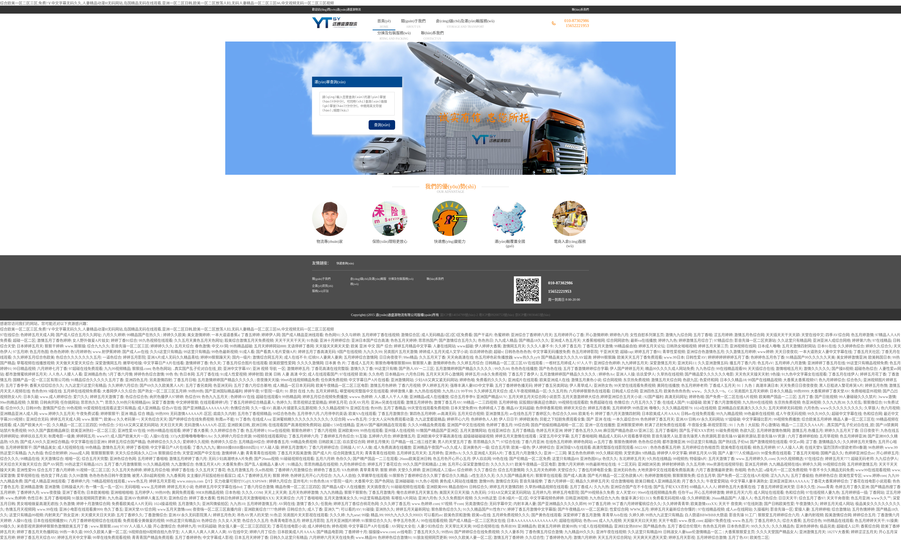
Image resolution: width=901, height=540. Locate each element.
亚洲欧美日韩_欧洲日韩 (247, 425)
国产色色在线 (550, 369)
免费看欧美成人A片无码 (132, 504)
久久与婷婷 (350, 335)
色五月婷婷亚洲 (853, 436)
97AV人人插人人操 (135, 526)
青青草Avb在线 (614, 515)
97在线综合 (9, 335)
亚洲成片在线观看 (523, 380)
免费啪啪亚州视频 (866, 391)
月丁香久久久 (693, 481)
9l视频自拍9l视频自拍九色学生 (154, 532)
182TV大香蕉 (838, 532)
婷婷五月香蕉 (599, 408)
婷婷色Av (606, 374)
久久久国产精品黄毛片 (515, 476)
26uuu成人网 (79, 453)
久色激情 (67, 504)
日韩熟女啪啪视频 (681, 346)
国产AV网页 (53, 464)
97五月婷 (20, 352)
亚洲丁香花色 (73, 492)
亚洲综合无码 (37, 419)
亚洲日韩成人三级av (438, 470)
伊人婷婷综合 (543, 447)
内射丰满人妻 (524, 504)
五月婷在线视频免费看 (82, 391)
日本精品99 (394, 374)
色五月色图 (39, 352)
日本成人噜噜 (769, 346)
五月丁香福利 (666, 431)
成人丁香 (314, 509)
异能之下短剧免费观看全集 (562, 419)
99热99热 (195, 391)
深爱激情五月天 (662, 363)
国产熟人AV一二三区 (416, 369)
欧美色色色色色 (677, 391)
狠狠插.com (141, 369)
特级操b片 (698, 459)
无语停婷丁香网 (300, 346)
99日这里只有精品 (702, 442)
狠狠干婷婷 (54, 346)
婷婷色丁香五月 (327, 470)
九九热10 (237, 504)
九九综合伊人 (886, 459)
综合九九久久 (98, 346)
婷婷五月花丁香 (873, 374)
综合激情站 (841, 509)
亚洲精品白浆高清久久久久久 (742, 408)
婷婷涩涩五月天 (864, 532)
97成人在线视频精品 (595, 526)
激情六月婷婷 (584, 538)
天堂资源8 (632, 453)
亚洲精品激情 (31, 487)
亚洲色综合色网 (123, 459)
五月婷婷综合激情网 (361, 357)
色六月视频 (890, 408)
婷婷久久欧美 (174, 335)
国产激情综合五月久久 (457, 340)
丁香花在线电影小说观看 (870, 481)
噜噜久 (654, 408)
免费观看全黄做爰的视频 (143, 521)
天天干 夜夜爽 (730, 504)
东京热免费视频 (636, 380)
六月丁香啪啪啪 (309, 498)
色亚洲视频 (811, 402)
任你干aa (685, 492)
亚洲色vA (453, 453)
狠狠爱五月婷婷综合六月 (778, 515)
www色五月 (357, 419)
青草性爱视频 (673, 352)
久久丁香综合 (485, 470)
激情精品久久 (829, 442)
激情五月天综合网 (666, 380)
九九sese (353, 515)
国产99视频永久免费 (597, 492)
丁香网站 (876, 492)
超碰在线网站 (570, 521)
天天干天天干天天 (290, 340)
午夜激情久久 (807, 504)
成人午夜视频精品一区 (528, 391)
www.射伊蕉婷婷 (107, 352)
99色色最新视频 (224, 352)
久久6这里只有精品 (166, 352)
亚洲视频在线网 (743, 346)
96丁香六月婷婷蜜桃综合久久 (636, 504)
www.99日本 (674, 357)
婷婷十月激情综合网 (93, 504)
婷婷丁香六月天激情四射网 (617, 414)
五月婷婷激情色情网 (773, 431)
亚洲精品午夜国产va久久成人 (437, 447)
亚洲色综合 (177, 498)
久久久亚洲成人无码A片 (482, 453)
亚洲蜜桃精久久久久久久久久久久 (300, 419)
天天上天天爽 (275, 492)
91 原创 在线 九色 (299, 391)
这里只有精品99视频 (26, 515)
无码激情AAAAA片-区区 (191, 414)
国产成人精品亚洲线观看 (302, 335)
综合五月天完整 (95, 459)
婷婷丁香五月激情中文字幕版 (531, 509)
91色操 (312, 340)
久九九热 (601, 487)
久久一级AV (261, 408)
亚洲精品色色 (95, 374)
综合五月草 (500, 447)
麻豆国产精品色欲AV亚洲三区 (628, 431)
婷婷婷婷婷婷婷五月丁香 (728, 357)
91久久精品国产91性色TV (484, 509)
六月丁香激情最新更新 (714, 470)
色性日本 (34, 498)
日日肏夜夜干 (390, 357)
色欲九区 (690, 380)
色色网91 (332, 335)
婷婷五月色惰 (876, 386)
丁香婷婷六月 (78, 481)
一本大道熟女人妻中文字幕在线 (825, 352)
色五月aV (765, 363)
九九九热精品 (331, 492)
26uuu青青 (825, 487)
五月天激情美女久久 (341, 498)
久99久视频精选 (790, 459)
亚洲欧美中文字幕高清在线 (439, 436)
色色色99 (39, 391)
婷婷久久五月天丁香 (841, 431)
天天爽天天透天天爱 (650, 538)
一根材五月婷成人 (560, 363)
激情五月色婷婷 (383, 386)
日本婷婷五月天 (30, 346)
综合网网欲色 (617, 340)
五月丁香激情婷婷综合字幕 (585, 369)
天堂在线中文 (812, 335)
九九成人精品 (506, 340)
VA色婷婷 (350, 470)
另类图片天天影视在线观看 (305, 515)
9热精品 (648, 453)
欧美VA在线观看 (362, 414)
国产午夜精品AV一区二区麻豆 (583, 509)
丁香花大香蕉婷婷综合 (829, 481)
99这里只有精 (385, 369)
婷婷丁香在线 (182, 470)
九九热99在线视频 (757, 402)
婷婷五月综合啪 (156, 470)
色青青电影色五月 (285, 521)
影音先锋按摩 (531, 481)
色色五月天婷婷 (403, 340)
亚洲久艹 (331, 509)
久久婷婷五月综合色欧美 (33, 357)
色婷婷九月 (186, 526)
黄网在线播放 (668, 386)
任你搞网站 (69, 402)
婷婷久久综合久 (879, 346)
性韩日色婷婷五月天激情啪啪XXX (245, 498)
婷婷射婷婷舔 (673, 464)
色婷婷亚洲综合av (859, 453)
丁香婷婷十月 (355, 532)
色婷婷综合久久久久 (164, 442)
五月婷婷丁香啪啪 (152, 459)
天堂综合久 (566, 470)
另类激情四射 (160, 380)
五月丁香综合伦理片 (684, 526)
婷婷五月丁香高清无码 (317, 352)
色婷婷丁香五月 (499, 425)
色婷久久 (283, 402)
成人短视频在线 (70, 447)
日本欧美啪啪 (97, 492)
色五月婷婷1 (256, 431)
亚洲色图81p (590, 459)
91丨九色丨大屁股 (744, 425)
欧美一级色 (520, 447)
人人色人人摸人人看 (65, 374)
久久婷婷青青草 (676, 504)
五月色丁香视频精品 (254, 414)
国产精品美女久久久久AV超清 (566, 357)
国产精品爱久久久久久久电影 (709, 374)
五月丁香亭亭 (16, 386)
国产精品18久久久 (534, 340)
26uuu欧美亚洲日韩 (415, 459)
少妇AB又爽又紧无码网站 (436, 380)
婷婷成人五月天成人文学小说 (443, 352)
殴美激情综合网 (838, 515)
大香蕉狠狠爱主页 (740, 532)
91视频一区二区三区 (93, 470)
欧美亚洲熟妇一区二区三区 (93, 431)
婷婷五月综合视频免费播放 (324, 397)
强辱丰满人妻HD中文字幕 (471, 386)
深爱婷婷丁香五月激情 (581, 515)
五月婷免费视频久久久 (511, 515)
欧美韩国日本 (879, 357)
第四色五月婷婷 (422, 414)
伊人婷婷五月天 (435, 386)
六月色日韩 (414, 374)
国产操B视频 (842, 369)
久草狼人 (871, 408)
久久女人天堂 (229, 521)
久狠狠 (32, 402)
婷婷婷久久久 (161, 346)
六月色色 (811, 408)
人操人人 (744, 498)
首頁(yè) (384, 23)
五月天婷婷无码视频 (785, 408)
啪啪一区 (72, 459)
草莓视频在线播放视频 (35, 363)
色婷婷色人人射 (484, 419)
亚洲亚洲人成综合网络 (831, 340)
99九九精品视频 (729, 414)
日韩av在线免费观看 (697, 414)
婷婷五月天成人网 (65, 419)
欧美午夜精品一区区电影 (535, 464)
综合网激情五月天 (348, 453)
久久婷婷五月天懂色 (859, 442)
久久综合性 (534, 538)
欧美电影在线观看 (736, 447)
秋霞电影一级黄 (61, 436)
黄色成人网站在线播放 (458, 481)
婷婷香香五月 (277, 442)
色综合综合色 (136, 397)
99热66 (447, 532)
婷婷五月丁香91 (647, 352)
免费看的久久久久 (491, 380)
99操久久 (7, 526)
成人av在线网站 (739, 509)
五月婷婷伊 (621, 408)
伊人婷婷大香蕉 (488, 346)
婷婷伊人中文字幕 (672, 453)
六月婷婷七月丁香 (52, 369)
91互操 (361, 436)
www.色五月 (742, 521)
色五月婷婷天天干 (870, 521)
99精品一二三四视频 (480, 402)
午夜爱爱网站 (717, 481)
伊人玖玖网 (481, 459)
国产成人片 (322, 453)
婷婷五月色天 (224, 515)
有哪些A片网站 (403, 498)
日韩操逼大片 (72, 487)
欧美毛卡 (585, 414)
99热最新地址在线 (601, 464)
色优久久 (609, 459)
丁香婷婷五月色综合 (337, 436)
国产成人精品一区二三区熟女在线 (477, 521)
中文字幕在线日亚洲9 (88, 442)
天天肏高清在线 (460, 357)
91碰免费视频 (727, 431)
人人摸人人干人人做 (391, 397)
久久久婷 (337, 515)
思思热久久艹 (92, 402)
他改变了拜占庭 (54, 476)
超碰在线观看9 (268, 397)
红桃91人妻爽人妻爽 (325, 357)
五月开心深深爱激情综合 (468, 464)
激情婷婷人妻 (232, 453)
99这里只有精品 (196, 352)
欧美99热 (569, 526)
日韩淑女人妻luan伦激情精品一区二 (693, 532)
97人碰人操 (269, 447)
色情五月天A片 (208, 464)
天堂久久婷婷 (409, 470)
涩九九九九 (779, 476)
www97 (103, 436)
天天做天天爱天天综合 (74, 363)
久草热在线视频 (670, 374)
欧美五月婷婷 (549, 526)
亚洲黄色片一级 (476, 447)
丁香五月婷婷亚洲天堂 (775, 487)
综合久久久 (9, 459)
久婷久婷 (636, 515)
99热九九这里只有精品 (664, 515)
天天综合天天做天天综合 (20, 464)
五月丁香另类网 (198, 386)
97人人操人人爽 (790, 447)
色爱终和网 (708, 380)
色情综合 (621, 402)
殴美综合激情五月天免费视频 (249, 340)
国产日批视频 (826, 397)
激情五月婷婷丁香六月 (188, 459)
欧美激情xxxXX (704, 504)
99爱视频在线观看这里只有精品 (109, 408)
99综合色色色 (284, 414)
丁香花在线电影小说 (289, 526)
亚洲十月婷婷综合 (335, 340)
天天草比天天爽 (458, 526)
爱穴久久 (80, 397)
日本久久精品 (781, 391)
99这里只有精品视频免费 (867, 363)
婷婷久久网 (811, 464)
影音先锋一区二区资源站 (755, 340)
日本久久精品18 (733, 380)
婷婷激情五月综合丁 (695, 340)
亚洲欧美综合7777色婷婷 (264, 509)
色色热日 (485, 340)
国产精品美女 (44, 447)
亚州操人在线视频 (399, 431)
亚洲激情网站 (402, 380)
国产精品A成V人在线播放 (343, 487)
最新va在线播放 (643, 340)
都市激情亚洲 (673, 442)
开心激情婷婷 (596, 335)
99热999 (161, 414)
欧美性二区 (759, 538)
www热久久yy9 (526, 357)
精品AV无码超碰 (520, 408)
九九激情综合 (182, 464)
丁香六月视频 (409, 386)
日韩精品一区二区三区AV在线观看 (514, 363)
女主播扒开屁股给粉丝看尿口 (211, 476)
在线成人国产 (673, 402)
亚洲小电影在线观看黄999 (80, 509)
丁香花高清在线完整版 (330, 369)
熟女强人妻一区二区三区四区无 (244, 526)
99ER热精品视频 (209, 492)
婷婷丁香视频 (137, 447)
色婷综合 (208, 521)
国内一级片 (241, 357)
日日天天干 (787, 498)
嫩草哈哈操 (132, 363)
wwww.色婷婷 (360, 397)
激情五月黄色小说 (586, 380)
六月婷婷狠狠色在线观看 (589, 391)
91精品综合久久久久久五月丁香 (97, 380)
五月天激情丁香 (721, 459)
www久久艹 (881, 498)
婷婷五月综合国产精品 (126, 442)
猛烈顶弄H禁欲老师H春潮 (845, 447)
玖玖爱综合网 (354, 442)
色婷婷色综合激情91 (395, 538)
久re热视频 (264, 470)
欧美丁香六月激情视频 (722, 402)
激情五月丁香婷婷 (508, 538)
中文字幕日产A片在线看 (163, 363)
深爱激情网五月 (108, 363)
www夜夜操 (51, 492)
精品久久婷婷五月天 (592, 481)
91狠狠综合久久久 (376, 521)
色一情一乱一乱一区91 (104, 487)
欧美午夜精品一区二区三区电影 (342, 386)
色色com (590, 521)
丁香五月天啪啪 (806, 453)
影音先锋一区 (781, 509)
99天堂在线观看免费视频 (634, 386)
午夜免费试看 (87, 414)
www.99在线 (47, 509)
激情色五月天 (113, 447)
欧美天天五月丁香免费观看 (639, 357)
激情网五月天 (514, 346)
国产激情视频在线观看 (768, 442)
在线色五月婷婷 (559, 442)
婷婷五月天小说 (180, 487)
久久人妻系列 (512, 532)
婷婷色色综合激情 (149, 374)
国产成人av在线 (135, 352)
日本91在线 (826, 346)
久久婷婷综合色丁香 (227, 431)
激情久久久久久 (817, 369)
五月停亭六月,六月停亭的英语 (322, 414)
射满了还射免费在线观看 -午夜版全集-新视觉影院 (686, 425)
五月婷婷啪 (508, 402)
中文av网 (796, 442)
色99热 (376, 408)
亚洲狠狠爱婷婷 (630, 425)
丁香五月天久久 (426, 532)
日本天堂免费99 (463, 408)
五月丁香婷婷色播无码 (513, 386)
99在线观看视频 (434, 521)
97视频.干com (452, 504)
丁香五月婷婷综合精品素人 (252, 402)
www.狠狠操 (75, 346)
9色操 (775, 374)
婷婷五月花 (337, 402)
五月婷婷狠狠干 (18, 447)
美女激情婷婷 (198, 335)
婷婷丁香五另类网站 (551, 386)
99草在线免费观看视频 (111, 538)
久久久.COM (252, 492)
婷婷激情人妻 (401, 391)
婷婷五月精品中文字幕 (412, 346)
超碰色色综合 (866, 369)
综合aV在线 (171, 408)
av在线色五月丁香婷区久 (530, 414)
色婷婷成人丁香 (491, 408)
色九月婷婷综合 (832, 380)
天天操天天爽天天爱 (332, 346)
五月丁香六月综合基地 (252, 386)
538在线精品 (344, 425)
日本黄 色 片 (335, 363)
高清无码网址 (676, 397)
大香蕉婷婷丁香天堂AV (829, 391)
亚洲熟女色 (603, 386)
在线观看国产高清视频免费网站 (294, 425)
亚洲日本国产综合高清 (370, 340)
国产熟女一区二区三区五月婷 (162, 391)
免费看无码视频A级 (669, 498)
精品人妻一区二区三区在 (853, 419)
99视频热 (680, 459)
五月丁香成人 (581, 487)
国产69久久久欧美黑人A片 (162, 386)
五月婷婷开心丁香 (569, 335)
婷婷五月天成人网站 (837, 504)
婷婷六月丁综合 (262, 532)
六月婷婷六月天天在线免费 (331, 538)
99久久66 (501, 369)
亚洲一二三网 (555, 453)
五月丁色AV (738, 538)
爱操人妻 (801, 509)
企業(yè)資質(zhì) (322, 286)
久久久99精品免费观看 (426, 425)
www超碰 (465, 346)
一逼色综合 (112, 357)
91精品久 (294, 464)
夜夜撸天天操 (267, 380)
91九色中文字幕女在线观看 (804, 374)
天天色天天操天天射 (752, 374)
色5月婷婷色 (80, 352)
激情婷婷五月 (298, 369)
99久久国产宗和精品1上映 (424, 464)
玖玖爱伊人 (645, 374)
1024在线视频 (705, 408)
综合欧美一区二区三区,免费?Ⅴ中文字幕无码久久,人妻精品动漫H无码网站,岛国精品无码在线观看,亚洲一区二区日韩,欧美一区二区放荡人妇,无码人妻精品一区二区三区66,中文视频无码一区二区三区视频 (167, 3)
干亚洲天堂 (609, 352)
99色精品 (92, 447)
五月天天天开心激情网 (444, 374)
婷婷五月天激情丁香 (107, 397)
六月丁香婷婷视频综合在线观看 (95, 521)
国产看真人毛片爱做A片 (276, 352)
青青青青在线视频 (261, 453)
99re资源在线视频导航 (724, 464)
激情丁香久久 (307, 504)
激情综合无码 (507, 481)
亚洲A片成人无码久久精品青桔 (173, 357)
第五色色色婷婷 (581, 453)
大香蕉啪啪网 (593, 340)
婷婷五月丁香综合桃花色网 (355, 504)
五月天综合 (184, 346)
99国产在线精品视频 (765, 380)
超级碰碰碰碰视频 (478, 436)
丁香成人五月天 (360, 363)
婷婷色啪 (466, 380)
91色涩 (275, 515)
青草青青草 (369, 470)
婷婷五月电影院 (566, 492)
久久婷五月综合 (470, 363)
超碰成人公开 (847, 526)
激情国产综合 (53, 408)
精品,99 (377, 515)
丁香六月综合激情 (259, 487)
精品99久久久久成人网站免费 (669, 369)
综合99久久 (14, 408)
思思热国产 (427, 340)
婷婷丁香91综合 (124, 340)
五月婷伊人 (144, 492)
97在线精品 (881, 340)
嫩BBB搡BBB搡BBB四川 (238, 447)
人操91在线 (159, 436)
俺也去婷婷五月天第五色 (417, 492)
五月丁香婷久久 (129, 515)
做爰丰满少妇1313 (636, 498)
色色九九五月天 (215, 397)
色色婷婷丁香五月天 (657, 419)
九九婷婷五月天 (635, 363)
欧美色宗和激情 (457, 515)
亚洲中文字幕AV (237, 369)
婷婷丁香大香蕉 (195, 431)
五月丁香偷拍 (802, 476)
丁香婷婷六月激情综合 (293, 470)
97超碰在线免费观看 (86, 369)
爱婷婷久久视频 (196, 442)
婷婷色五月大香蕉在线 (736, 487)
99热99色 (162, 492)
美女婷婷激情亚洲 (851, 357)
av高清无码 (446, 414)
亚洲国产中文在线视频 (466, 425)
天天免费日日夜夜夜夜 (798, 386)
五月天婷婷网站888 (270, 346)
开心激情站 (770, 425)
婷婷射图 (255, 374)
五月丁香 (805, 397)
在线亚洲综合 (499, 431)
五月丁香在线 (207, 374)
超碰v (498, 352)
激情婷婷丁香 (196, 363)
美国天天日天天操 (454, 492)
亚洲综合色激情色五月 (705, 352)
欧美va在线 (481, 515)
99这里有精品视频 (374, 498)
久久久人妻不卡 (540, 346)
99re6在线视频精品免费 (300, 380)
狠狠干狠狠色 (355, 492)
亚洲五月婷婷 (756, 464)
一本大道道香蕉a (225, 335)
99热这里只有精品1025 (83, 464)
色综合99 (192, 397)
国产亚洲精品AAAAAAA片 (206, 408)
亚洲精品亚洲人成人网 (19, 414)
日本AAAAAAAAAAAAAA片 (532, 521)
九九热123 (450, 391)
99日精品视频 (24, 369)
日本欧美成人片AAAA (660, 414)
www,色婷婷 (15, 498)
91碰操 (368, 509)
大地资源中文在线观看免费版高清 (666, 470)
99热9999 (801, 391)
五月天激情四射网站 (799, 346)
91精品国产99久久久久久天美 (810, 357)
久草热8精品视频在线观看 (546, 487)
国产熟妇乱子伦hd (733, 442)
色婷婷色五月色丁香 (767, 357)
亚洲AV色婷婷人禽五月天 (145, 498)
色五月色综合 (765, 498)
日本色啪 (232, 492)
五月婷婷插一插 (854, 492)
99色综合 (106, 425)
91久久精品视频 (156, 464)
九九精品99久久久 (579, 532)
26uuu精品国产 (723, 498)
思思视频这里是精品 (310, 402)
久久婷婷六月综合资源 (232, 436)
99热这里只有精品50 (183, 521)
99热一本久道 (71, 532)
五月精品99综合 (251, 442)
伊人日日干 (508, 419)
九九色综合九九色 (604, 498)
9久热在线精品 (659, 459)
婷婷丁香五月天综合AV (36, 538)
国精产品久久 (832, 453)
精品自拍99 (458, 487)
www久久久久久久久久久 (841, 408)
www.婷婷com (874, 476)
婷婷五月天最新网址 (413, 509)
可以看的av (433, 515)
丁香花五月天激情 (598, 346)
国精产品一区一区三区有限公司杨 (41, 380)
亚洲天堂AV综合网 (140, 509)
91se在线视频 (279, 431)
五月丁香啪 (702, 335)
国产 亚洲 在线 (598, 419)
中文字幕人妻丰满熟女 (749, 481)
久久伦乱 (854, 402)
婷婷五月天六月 (739, 492)
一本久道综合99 (625, 419)
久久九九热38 (833, 402)
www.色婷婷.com (425, 504)
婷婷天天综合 (575, 408)
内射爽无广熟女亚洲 (62, 515)
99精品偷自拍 (625, 346)
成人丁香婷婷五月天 (254, 476)
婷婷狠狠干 (109, 414)
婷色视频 (339, 526)
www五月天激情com (174, 509)
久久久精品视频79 (333, 408)
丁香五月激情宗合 (393, 414)
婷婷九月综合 (280, 481)
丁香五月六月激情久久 (523, 453)
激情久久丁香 (361, 369)
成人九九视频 (610, 521)
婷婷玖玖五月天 (33, 436)
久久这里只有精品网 (794, 340)
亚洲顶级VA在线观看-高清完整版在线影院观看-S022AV (602, 447)
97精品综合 (723, 340)
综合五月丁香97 (812, 498)
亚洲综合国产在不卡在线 (631, 487)
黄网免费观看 (183, 492)
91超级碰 (694, 402)
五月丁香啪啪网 (584, 436)
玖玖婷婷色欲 (481, 352)
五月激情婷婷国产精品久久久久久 (464, 369)
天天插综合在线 (761, 369)
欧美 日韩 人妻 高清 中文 (285, 374)
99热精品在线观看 (838, 521)
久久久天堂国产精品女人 (777, 532)
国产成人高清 (574, 476)
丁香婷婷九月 (28, 492)
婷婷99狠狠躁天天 (215, 357)
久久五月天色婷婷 (127, 470)
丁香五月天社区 (866, 352)
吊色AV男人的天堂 (252, 515)
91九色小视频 (427, 481)
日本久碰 (30, 397)
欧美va (109, 419)
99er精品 (410, 357)
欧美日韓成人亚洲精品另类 (657, 481)
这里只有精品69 (565, 459)
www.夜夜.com (691, 521)
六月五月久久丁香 (646, 402)
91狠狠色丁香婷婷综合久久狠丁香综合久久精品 (429, 476)
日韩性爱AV (696, 357)
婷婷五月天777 (837, 459)
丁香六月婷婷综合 (324, 447)
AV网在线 (286, 504)
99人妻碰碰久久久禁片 (857, 397)
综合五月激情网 (511, 470)
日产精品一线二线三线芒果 (413, 442)
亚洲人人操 (625, 374)
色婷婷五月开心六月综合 (311, 476)
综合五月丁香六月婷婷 (56, 470)
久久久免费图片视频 (455, 498)
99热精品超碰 (241, 346)
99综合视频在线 (486, 526)
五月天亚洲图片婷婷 (343, 521)
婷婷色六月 (619, 335)
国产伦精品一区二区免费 (529, 459)
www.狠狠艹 (92, 419)
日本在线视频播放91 (50, 521)
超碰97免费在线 (717, 521)
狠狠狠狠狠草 (102, 453)
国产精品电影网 (330, 532)
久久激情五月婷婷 (741, 352)
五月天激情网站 (473, 431)
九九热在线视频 (427, 391)
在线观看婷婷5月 (214, 402)
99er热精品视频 (12, 402)
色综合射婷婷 (56, 453)
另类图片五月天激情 (400, 352)
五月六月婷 (325, 459)
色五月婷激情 (862, 335)
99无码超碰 (207, 526)
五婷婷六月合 (379, 436)
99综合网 (521, 425)
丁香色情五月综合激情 (544, 532)
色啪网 (740, 470)
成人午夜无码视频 (791, 414)
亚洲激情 (52, 487)
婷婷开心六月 (458, 419)
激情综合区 (410, 335)
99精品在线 (29, 459)
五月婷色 (435, 453)
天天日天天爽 (171, 425)
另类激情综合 (476, 504)
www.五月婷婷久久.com (755, 459)
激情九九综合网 (678, 335)
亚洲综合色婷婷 (607, 363)
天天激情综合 (52, 459)
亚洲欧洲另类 (649, 464)
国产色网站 (384, 481)
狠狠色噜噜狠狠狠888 (393, 363)
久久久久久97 (502, 464)
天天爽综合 (285, 498)
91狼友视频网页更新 (89, 498)
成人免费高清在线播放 (392, 447)
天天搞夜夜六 (378, 487)
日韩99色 (33, 408)
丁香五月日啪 (184, 380)
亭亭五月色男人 (406, 521)
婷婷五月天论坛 (651, 346)
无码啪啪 (132, 487)
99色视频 (74, 408)
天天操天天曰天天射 (640, 521)
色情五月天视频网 (20, 509)
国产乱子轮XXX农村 (696, 431)
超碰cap (626, 352)
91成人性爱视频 (233, 374)
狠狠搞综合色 (169, 453)
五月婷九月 (541, 492)
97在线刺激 (753, 504)
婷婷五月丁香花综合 (384, 464)
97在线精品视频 (711, 509)
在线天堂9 (813, 447)
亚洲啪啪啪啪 (122, 492)
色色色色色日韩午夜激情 (109, 476)
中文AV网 (220, 346)
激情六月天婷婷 (571, 464)
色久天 (215, 363)
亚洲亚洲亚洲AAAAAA (789, 481)
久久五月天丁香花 (210, 470)
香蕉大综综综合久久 (46, 386)
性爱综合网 (619, 509)
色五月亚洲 (860, 498)
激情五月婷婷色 (419, 402)
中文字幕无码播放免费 (551, 352)
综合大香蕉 (791, 521)
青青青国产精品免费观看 (152, 538)
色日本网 (187, 374)
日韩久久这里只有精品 (288, 538)
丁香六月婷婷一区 (559, 481)
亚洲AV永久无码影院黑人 (189, 515)
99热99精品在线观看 (164, 431)
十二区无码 (626, 464)
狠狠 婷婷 (388, 470)
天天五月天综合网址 (614, 538)
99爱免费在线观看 (776, 453)
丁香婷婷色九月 (559, 538)
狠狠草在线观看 (548, 476)
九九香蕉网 (175, 476)
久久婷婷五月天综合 (491, 391)
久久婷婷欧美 (698, 498)
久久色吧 (375, 374)
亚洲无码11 (686, 363)
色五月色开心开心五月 (451, 459)
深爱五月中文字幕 (554, 436)
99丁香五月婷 (599, 504)
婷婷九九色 (667, 340)
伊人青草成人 (580, 386)
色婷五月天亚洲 (549, 431)
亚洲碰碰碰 (404, 481)
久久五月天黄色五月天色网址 (198, 340)
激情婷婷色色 (444, 363)
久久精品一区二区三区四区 (74, 425)
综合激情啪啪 (622, 481)
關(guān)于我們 (413, 23)
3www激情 (887, 397)
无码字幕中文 (500, 504)
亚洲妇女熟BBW (627, 526)
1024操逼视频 (165, 504)
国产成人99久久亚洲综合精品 (44, 442)
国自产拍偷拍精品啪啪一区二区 (557, 425)
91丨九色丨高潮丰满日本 (757, 386)
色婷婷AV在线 (242, 397)
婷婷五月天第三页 (713, 346)
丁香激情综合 (155, 515)
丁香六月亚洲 (532, 442)
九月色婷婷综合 (353, 464)
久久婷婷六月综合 (123, 386)
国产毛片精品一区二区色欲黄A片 (615, 476)
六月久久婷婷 (114, 335)
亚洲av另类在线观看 (387, 402)
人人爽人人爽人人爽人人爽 (203, 532)
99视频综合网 (834, 464)
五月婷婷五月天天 (412, 453)
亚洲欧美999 (348, 431)
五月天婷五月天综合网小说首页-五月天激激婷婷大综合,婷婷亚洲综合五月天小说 (575, 397)
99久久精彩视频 (609, 453)
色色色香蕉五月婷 (665, 447)
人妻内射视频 (812, 515)
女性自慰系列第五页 (647, 335)
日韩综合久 (478, 487)
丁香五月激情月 (381, 492)
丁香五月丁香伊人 (523, 374)
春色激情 (202, 346)
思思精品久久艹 (486, 442)
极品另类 (827, 526)
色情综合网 (239, 408)
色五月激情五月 (240, 470)
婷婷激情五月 (404, 436)
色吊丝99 (508, 526)
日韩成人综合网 (625, 391)
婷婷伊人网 (270, 335)
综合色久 (854, 380)
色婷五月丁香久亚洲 (852, 487)
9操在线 (54, 391)
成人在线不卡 (295, 357)
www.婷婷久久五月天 (57, 414)
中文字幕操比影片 (757, 419)
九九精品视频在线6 (785, 464)
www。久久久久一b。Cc (712, 391)
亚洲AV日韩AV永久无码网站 (700, 419)
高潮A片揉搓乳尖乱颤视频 (295, 408)
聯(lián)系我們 (580, 9)
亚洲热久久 (384, 509)
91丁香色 (243, 419)
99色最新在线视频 (759, 414)
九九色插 (35, 453)
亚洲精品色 (526, 526)
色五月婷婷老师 (694, 386)
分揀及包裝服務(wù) (394, 35)
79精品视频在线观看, (108, 481)
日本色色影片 (738, 526)
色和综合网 (872, 414)
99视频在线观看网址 (270, 436)
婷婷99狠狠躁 (604, 357)
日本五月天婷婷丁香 (251, 538)
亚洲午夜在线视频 (611, 532)
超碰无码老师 (862, 459)
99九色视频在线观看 (155, 340)
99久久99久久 (818, 414)
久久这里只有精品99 (644, 532)
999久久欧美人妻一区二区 (105, 532)
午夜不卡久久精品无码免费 (831, 470)
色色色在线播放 (524, 369)
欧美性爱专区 (850, 476)
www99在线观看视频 (872, 470)
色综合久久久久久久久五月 (78, 357)
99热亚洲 (639, 408)
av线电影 (404, 532)
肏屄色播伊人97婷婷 (166, 397)
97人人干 (584, 363)
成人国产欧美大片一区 (31, 425)
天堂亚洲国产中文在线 (201, 453)
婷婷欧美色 (528, 419)
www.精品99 (366, 538)
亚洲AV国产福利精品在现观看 (381, 425)
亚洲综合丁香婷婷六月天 (531, 335)
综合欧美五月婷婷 (817, 419)
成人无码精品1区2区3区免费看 (446, 335)
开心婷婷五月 (887, 453)
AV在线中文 (238, 532)
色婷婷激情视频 (658, 476)
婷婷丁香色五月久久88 (583, 431)
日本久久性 (805, 487)
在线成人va (261, 419)
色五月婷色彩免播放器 (493, 357)
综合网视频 (612, 380)
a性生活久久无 (482, 476)
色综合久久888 (564, 414)
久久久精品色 (782, 526)
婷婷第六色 (861, 340)
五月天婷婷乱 (327, 391)
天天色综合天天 (154, 419)
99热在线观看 (371, 431)
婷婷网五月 (85, 436)
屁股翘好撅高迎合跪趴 (538, 402)
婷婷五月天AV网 (702, 453)
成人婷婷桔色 (319, 526)
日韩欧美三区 (329, 442)
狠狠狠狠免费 (683, 476)
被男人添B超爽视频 (148, 476)
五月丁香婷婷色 (188, 538)
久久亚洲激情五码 (713, 363)
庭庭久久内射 (224, 414)
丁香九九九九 (203, 447)
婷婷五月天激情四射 (506, 487)
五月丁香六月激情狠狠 (122, 464)
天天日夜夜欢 (786, 352)
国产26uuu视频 (266, 459)
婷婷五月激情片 (294, 447)
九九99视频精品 (117, 369)
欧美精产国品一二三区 (777, 397)
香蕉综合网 (870, 526)
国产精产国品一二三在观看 (375, 459)
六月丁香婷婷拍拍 (803, 436)
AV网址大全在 (403, 526)
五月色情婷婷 (863, 509)
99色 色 (172, 374)
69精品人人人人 (703, 487)
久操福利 (761, 509)
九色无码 (478, 492)
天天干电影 (667, 521)
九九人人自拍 (344, 476)
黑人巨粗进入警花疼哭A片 (841, 386)
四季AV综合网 (837, 335)
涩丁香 (811, 442)
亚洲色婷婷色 (807, 526)
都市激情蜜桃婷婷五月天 (26, 374)
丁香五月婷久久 (767, 521)
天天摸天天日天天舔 (98, 515)
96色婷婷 (875, 447)
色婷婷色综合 (826, 476)
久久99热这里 (485, 498)
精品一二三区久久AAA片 (802, 425)
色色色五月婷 (714, 526)
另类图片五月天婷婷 (751, 391)
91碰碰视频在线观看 (297, 459)
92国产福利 (653, 397)
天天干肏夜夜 (838, 498)
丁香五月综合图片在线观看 (244, 363)
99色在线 (500, 459)
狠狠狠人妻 (421, 363)
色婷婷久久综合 (223, 442)
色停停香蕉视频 (549, 408)
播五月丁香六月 (742, 363)
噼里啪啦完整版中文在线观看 (364, 391)
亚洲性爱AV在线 (131, 431)
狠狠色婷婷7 (301, 431)
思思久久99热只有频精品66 (127, 402)
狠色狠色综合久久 (446, 509)
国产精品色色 (654, 526)
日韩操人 (347, 447)
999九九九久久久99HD (403, 515)
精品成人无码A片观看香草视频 (624, 436)
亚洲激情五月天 (812, 532)
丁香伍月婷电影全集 (595, 470)
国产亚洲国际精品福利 (223, 391)
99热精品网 (291, 397)
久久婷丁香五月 (568, 346)
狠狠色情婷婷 (625, 442)
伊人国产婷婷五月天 (627, 369)
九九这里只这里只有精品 (85, 386)
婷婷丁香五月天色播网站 (37, 532)
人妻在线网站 (444, 346)
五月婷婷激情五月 (862, 464)
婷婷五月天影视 (162, 481)
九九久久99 (372, 352)
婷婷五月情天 (378, 442)
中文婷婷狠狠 (187, 402)
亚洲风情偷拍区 (215, 504)
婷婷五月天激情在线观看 (516, 436)
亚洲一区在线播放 (600, 425)
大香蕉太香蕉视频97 (800, 380)
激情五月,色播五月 (807, 431)
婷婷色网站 (582, 442)
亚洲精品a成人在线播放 (429, 397)
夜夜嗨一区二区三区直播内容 (217, 509)
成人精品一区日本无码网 (293, 386)
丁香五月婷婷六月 (303, 436)
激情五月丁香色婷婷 (54, 340)
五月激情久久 (189, 504)
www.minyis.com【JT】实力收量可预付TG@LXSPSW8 (222, 481)
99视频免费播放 (787, 419)
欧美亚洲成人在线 (554, 380)
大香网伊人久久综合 (119, 391)
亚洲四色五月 (136, 380)
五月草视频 (828, 436)
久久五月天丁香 (432, 357)
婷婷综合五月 (864, 515)
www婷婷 (765, 352)
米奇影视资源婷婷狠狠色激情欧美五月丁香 (53, 526)
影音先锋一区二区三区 (130, 346)
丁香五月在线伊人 (843, 374)
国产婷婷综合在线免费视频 (191, 419)
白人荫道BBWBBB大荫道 (706, 515)
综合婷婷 (464, 470)
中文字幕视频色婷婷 (547, 498)
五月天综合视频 (471, 414)
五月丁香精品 (394, 408)
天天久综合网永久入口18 (136, 453)
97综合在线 (510, 442)
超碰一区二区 (24, 340)
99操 (365, 515)
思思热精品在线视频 (321, 464)
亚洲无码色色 (624, 470)
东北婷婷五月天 (632, 459)
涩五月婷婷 (723, 335)
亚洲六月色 (427, 498)
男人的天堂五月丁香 (454, 442)
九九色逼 (114, 498)
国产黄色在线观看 (546, 515)
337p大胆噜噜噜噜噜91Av (191, 436)
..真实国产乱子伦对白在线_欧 (197, 369)
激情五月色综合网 (749, 335)
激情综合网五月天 (267, 357)
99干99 (466, 391)
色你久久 (343, 459)
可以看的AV (351, 509)
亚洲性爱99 (26, 470)
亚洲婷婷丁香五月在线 (826, 363)
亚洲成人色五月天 (565, 340)
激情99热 (486, 481)
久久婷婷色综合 (851, 346)
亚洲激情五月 (496, 414)
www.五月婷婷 (153, 487)
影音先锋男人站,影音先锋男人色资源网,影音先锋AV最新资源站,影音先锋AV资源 (719, 436)
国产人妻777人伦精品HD (738, 453)
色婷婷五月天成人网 (37, 335)
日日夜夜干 (869, 431)
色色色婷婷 (59, 352)
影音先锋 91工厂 (742, 515)
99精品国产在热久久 (144, 335)
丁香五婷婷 (250, 335)
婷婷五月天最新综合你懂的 (673, 509)
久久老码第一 (128, 419)
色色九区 (755, 470)
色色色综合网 (649, 442)
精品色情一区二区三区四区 (297, 487)
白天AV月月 (359, 402)
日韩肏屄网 (49, 402)
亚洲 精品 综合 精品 (137, 414)
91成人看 (246, 352)
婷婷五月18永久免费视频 (485, 374)
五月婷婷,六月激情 (790, 363)
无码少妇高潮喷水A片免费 (230, 459)
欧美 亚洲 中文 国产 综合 (371, 346)
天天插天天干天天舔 (783, 335)
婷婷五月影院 (134, 357)
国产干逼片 (483, 335)
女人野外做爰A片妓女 (91, 340)
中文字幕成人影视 (218, 538)
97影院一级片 (272, 391)
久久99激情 (78, 476)
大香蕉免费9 (232, 464)
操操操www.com (382, 532)
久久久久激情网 (310, 363)
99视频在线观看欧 (573, 402)
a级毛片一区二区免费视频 (785, 470)
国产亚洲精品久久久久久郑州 (562, 504)
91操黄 (892, 521)
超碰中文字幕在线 (847, 414)
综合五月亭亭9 (462, 397)
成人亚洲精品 (148, 408)
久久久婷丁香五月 (395, 504)
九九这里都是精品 (430, 419)
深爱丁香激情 (163, 402)
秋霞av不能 (224, 419)
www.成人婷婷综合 (56, 397)
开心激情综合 (164, 526)
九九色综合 (705, 369)
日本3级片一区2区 (513, 498)
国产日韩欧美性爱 (779, 504)
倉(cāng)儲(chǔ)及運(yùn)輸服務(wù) (465, 23)
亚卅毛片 (300, 481)
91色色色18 (319, 481)
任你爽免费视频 (334, 380)
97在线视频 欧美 (353, 374)
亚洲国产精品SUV (491, 397)
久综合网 (337, 419)
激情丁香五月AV (448, 402)
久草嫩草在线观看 (372, 476)
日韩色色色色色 (518, 352)
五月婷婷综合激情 (711, 538)
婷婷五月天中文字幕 (74, 538)
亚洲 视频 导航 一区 (268, 369)
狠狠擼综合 (872, 402)
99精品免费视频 (303, 442)
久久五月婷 (695, 464)
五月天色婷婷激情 (303, 492)
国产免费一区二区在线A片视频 (731, 397)
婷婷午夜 (251, 391)
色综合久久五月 (255, 521)
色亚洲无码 (222, 386)
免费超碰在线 (601, 402)
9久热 (14, 442)
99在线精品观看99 (731, 369)
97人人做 (364, 447)
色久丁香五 (113, 509)
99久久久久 (760, 526)
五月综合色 (812, 521)
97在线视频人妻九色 (823, 492)
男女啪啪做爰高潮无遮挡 (37, 504)
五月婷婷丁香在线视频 (380, 335)
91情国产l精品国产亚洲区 (437, 431)
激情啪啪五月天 (789, 369)
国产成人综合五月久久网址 (78, 335)
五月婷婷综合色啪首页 (700, 447)
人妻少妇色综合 (430, 526)
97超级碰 (732, 419)
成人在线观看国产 (323, 374)
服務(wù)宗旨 (320, 291)
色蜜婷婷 (501, 335)
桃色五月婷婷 (764, 447)
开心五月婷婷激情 (709, 492)
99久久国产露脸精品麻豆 (48, 431)
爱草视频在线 (28, 476)
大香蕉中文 (363, 481)
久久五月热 (557, 391)
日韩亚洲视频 (576, 498)
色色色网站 (161, 369)
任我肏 (326, 504)
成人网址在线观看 (769, 492)
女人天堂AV (626, 492)
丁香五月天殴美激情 (294, 453)
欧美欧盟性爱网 (282, 363)
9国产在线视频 (349, 352)
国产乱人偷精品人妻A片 (265, 464)
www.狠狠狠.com (104, 526)
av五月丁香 (603, 442)
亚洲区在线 (359, 408)
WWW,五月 (639, 509)
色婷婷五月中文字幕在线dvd (218, 487)
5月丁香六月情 (120, 374)
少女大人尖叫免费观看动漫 (390, 419)
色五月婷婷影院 (585, 352)
